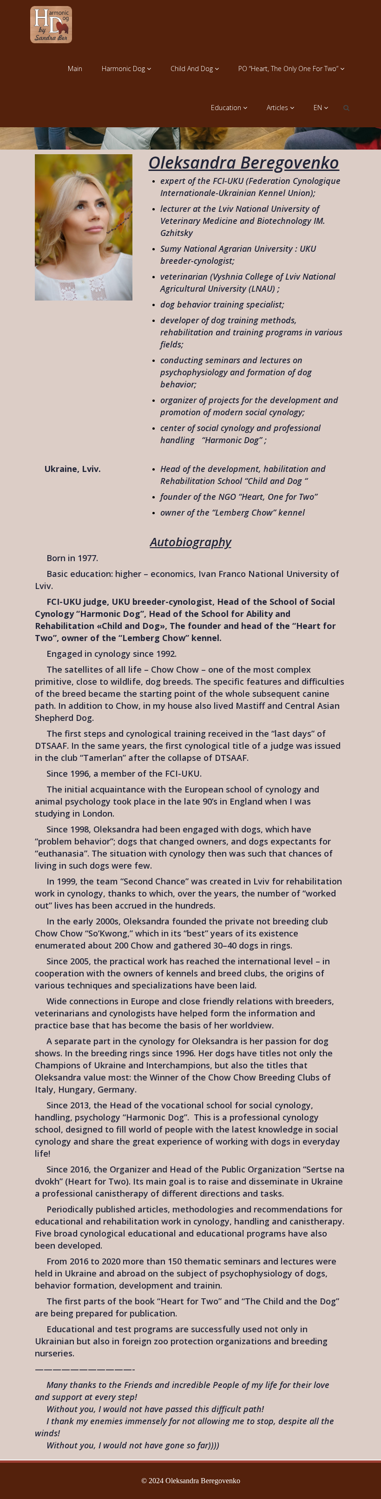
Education (227, 107)
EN (319, 107)
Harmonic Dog (124, 68)
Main (75, 68)
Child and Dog (193, 68)
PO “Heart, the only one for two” (289, 68)
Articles (278, 107)
